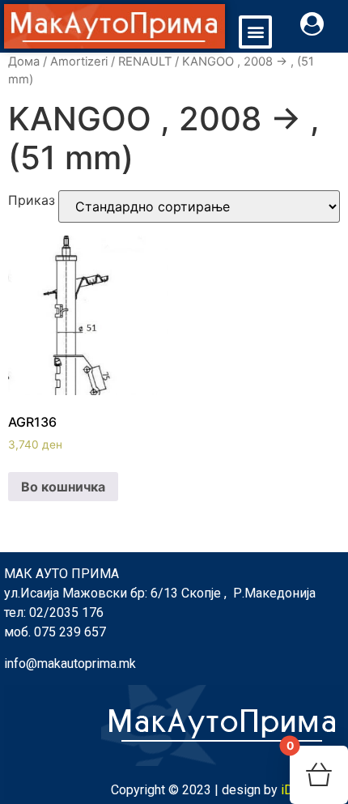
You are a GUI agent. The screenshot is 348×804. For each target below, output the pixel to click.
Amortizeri (79, 61)
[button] (255, 32)
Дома (24, 61)
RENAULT (145, 61)
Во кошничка (63, 487)
